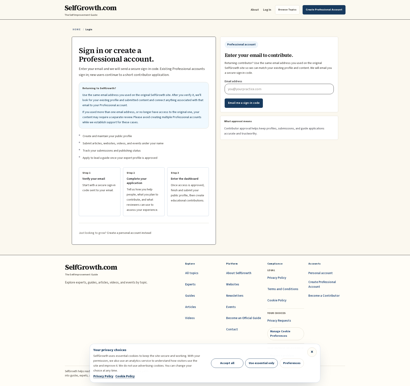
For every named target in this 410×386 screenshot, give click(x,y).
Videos (190, 318)
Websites (232, 284)
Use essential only (261, 363)
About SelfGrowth (238, 273)
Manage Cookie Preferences (280, 333)
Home (77, 29)
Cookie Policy (276, 300)
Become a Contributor (324, 295)
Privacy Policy (276, 278)
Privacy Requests (279, 320)
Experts (190, 284)
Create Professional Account (322, 284)
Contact (232, 329)
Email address (233, 81)
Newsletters (234, 295)
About (255, 10)
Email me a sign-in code (243, 103)
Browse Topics (287, 10)
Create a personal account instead (129, 233)
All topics (191, 273)
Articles (190, 307)
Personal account (320, 273)
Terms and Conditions (282, 289)
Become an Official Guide (243, 318)
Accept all (227, 363)
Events (231, 307)
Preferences (291, 363)
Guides (190, 295)
